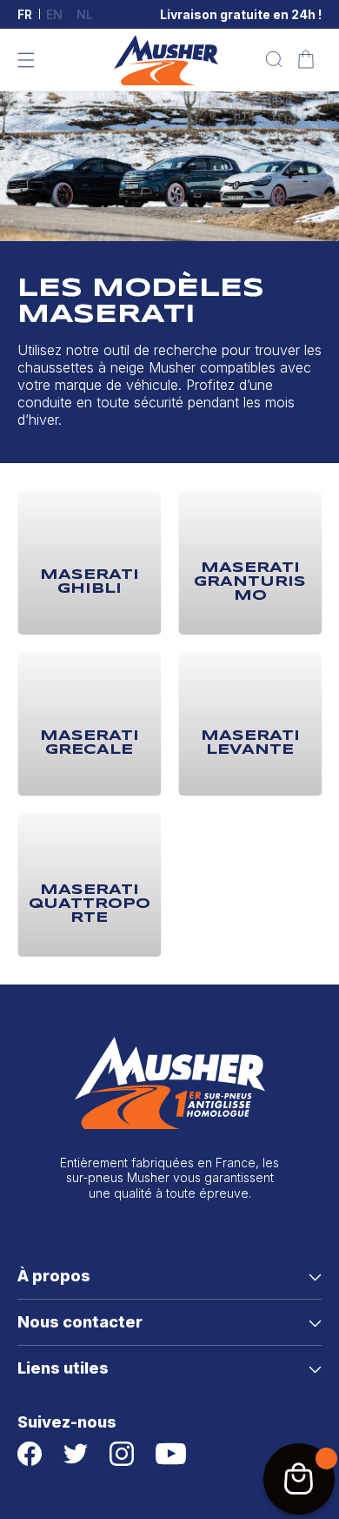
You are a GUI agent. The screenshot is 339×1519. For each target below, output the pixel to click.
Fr (24, 15)
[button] (26, 60)
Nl (84, 15)
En (54, 15)
